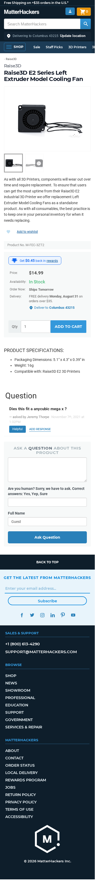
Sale (36, 47)
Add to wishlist (27, 232)
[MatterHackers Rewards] (14, 260)
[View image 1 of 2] (13, 163)
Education (16, 705)
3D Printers (77, 47)
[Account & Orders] (70, 11)
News (11, 683)
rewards (52, 261)
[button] (47, 36)
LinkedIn (52, 615)
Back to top (47, 562)
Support (14, 712)
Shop (10, 675)
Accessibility (19, 816)
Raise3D (12, 65)
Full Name (16, 513)
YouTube (73, 615)
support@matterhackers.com (41, 651)
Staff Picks (54, 47)
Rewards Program (25, 780)
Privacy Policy (21, 802)
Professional (20, 697)
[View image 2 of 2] (34, 163)
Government (19, 719)
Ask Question (47, 537)
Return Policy (20, 794)
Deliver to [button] (54, 308)
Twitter (32, 615)
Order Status (20, 765)
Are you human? (46, 491)
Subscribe (47, 601)
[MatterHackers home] (21, 12)
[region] (47, 118)
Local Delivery (21, 772)
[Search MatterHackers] (85, 24)
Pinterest (62, 615)
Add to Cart (68, 326)
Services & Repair (23, 727)
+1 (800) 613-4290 (22, 643)
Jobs (10, 787)
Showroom (17, 690)
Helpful (17, 429)
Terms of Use (19, 809)
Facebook (21, 615)
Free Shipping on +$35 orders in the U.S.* (36, 3)
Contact (14, 758)
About (12, 750)
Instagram (42, 615)
